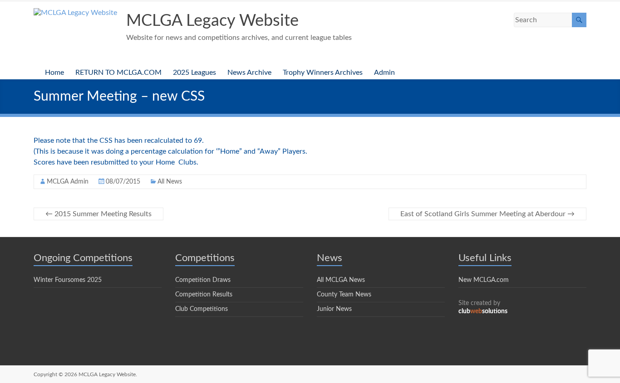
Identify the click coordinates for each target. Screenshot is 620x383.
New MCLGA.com (483, 280)
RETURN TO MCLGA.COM (118, 72)
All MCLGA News (341, 280)
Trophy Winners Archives (323, 72)
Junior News (334, 309)
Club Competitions (201, 309)
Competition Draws (203, 280)
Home (54, 72)
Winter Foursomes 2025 (68, 280)
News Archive (249, 72)
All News (169, 182)
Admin (384, 72)
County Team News (344, 294)
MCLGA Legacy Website (212, 21)
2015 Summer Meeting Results (98, 214)
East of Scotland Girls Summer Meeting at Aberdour (487, 214)
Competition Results (203, 294)
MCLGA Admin (68, 182)
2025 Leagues (194, 72)
